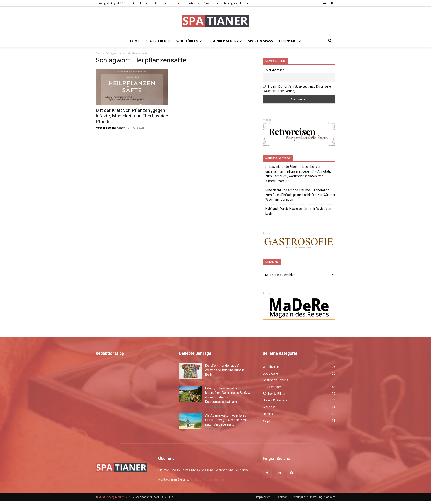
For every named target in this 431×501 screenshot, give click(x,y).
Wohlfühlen (187, 41)
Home (134, 41)
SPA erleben (156, 41)
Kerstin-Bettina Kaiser (110, 127)
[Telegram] (332, 3)
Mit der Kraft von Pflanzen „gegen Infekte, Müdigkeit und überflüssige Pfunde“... (132, 116)
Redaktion (190, 3)
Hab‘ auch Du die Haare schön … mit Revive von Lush (298, 211)
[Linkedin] (324, 3)
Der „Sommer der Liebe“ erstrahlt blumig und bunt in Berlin (224, 370)
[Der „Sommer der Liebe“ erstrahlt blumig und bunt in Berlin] (190, 371)
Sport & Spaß (260, 41)
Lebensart (288, 41)
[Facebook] (317, 3)
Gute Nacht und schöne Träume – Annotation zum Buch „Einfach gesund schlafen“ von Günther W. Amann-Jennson (300, 194)
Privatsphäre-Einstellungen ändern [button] (224, 3)
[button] (330, 41)
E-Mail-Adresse (273, 70)
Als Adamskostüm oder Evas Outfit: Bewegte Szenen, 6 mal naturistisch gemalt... (226, 420)
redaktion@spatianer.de (207, 479)
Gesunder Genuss (223, 41)
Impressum (169, 3)
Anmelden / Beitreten (146, 3)
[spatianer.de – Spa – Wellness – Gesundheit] (215, 21)
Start (98, 53)
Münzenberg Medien (112, 497)
